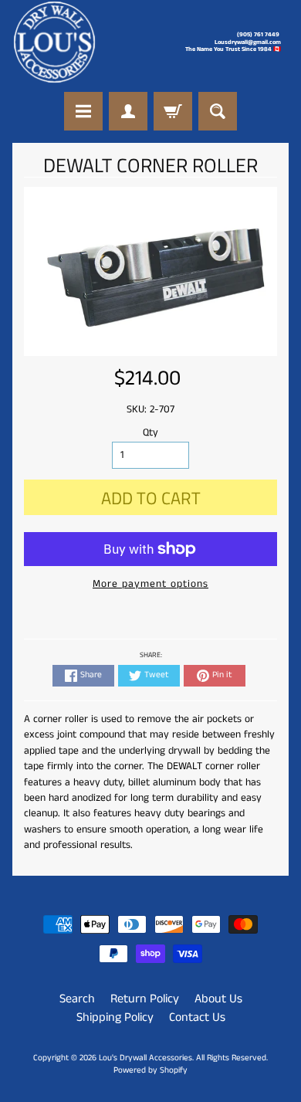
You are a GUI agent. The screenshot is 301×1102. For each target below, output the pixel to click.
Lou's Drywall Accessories (145, 1058)
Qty (150, 433)
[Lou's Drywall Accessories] (54, 42)
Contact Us (197, 1017)
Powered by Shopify (150, 1070)
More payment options (150, 584)
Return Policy (144, 999)
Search (77, 999)
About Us (218, 999)
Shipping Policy (115, 1017)
